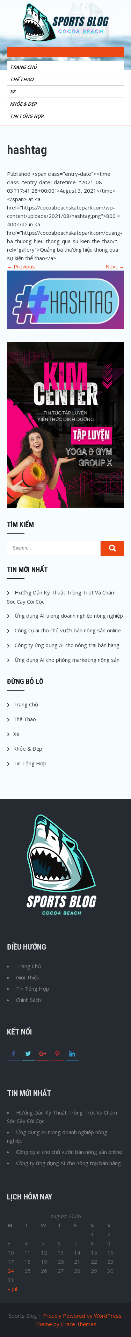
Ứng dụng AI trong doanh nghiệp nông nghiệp (69, 615)
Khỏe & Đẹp (23, 104)
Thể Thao (22, 79)
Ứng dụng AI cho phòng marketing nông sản (67, 659)
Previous (21, 266)
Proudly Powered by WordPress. (83, 1315)
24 (11, 1270)
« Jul (12, 1288)
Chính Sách (28, 999)
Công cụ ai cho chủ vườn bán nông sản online (68, 630)
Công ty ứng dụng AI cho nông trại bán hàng (67, 644)
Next (114, 266)
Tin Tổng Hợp (27, 116)
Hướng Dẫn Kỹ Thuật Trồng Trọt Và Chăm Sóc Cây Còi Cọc (62, 1116)
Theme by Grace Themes (65, 1324)
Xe (13, 91)
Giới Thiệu (27, 977)
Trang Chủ (24, 67)
